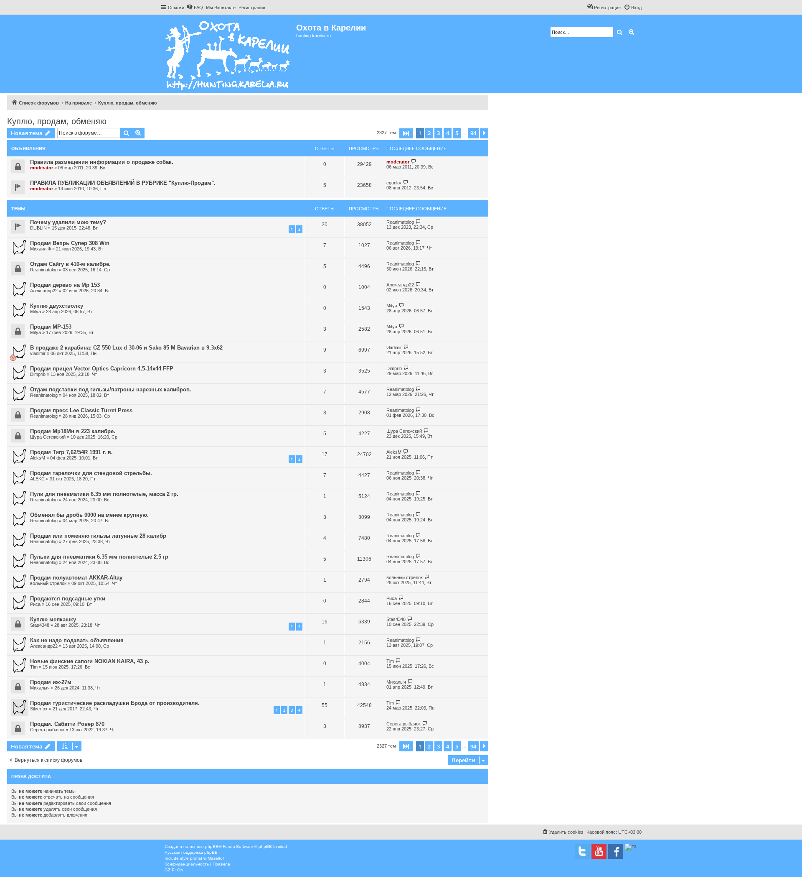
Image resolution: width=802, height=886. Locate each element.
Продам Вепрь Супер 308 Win (69, 243)
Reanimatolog (400, 222)
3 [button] (438, 133)
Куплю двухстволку (56, 306)
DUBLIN (38, 227)
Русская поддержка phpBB (191, 852)
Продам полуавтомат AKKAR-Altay (76, 577)
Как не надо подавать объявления (77, 640)
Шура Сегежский (48, 436)
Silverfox (39, 708)
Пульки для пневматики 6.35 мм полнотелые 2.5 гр (99, 557)
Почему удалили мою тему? (68, 222)
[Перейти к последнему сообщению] (414, 161)
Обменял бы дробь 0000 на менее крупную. (89, 515)
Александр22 (44, 290)
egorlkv (393, 182)
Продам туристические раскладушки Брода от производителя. (115, 703)
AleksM (37, 457)
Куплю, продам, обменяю (57, 121)
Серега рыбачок (47, 729)
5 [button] (456, 133)
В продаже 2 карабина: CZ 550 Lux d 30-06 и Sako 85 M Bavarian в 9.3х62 (126, 348)
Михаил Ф (40, 248)
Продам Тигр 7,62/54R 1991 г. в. (71, 452)
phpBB (211, 846)
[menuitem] (194, 8)
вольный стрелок (48, 583)
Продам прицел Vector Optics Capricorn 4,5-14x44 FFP (101, 368)
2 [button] (429, 133)
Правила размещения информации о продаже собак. (101, 162)
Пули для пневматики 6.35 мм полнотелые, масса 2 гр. (104, 494)
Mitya (35, 311)
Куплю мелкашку (53, 619)
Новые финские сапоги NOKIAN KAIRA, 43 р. (90, 661)
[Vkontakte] (582, 851)
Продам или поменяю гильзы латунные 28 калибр (98, 536)
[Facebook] (615, 851)
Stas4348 (39, 625)
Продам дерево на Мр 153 (65, 285)
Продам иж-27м (50, 682)
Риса (35, 604)
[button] (406, 133)
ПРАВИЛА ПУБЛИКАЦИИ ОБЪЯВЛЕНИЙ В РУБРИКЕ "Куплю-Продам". (123, 183)
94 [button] (473, 133)
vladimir (38, 353)
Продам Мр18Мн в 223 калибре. (72, 431)
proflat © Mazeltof (207, 858)
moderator (41, 167)
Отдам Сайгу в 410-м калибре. (70, 264)
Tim (34, 666)
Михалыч (40, 687)
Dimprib (38, 374)
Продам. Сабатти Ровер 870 (67, 724)
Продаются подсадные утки (67, 598)
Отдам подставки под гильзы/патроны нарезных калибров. (110, 389)
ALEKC (37, 478)
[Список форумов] (228, 54)
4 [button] (447, 133)
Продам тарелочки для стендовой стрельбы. (91, 473)
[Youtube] (599, 851)
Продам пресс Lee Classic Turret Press (81, 410)
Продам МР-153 (50, 327)
